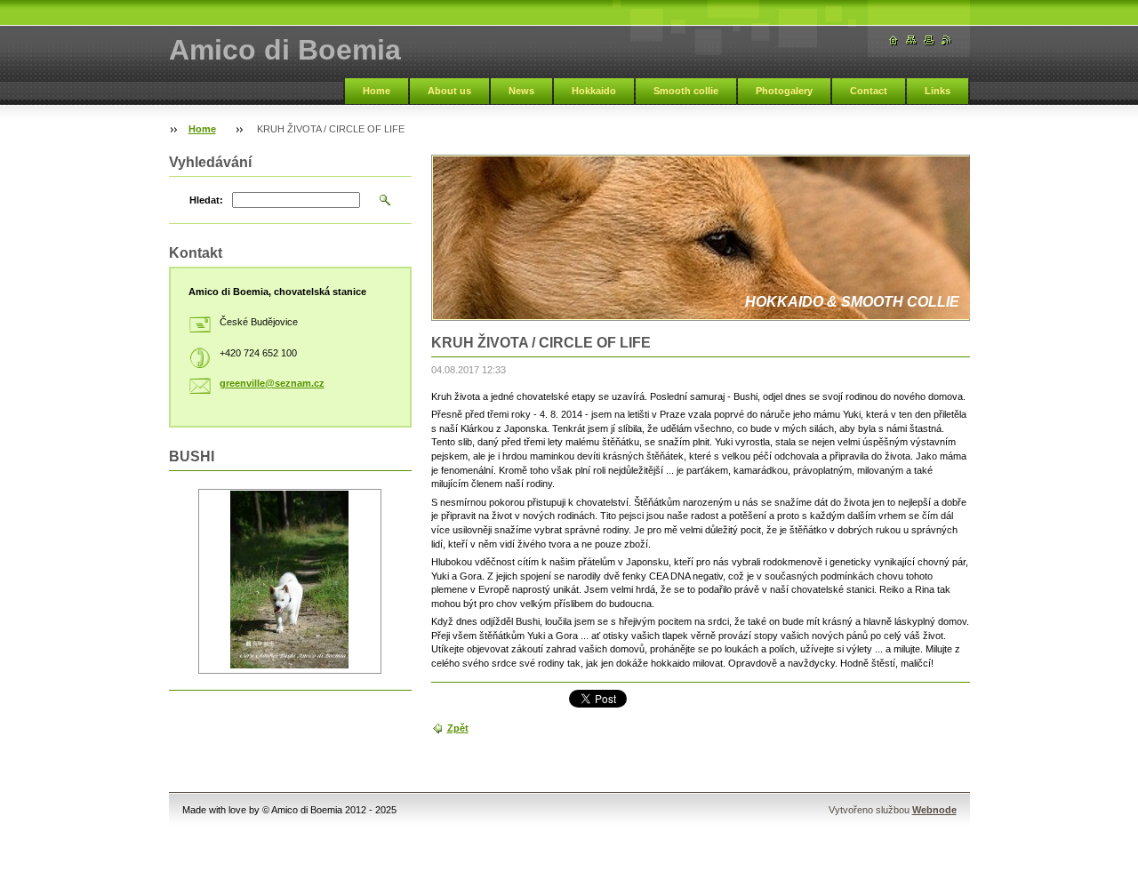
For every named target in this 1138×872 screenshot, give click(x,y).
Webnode (934, 809)
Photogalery (784, 90)
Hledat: (206, 200)
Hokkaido (594, 90)
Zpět (458, 728)
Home (376, 90)
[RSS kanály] (947, 40)
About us (449, 90)
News (521, 90)
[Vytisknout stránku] (929, 40)
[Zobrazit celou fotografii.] (290, 581)
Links (937, 90)
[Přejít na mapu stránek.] (911, 40)
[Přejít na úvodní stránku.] (893, 40)
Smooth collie (685, 90)
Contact (868, 90)
